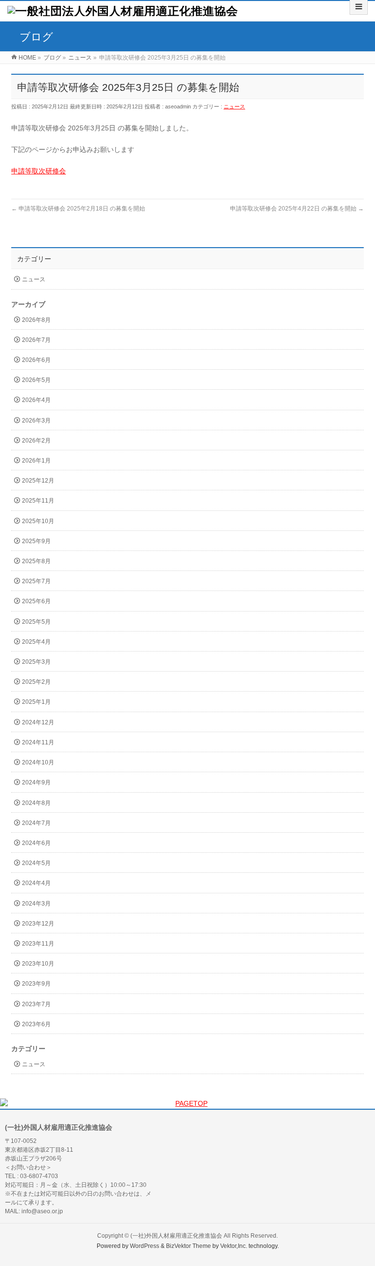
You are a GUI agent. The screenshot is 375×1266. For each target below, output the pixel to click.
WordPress (144, 1246)
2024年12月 (38, 722)
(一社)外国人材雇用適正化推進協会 (176, 1235)
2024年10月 (38, 762)
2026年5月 (36, 380)
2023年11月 (38, 943)
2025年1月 (36, 701)
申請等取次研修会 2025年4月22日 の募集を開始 (297, 208)
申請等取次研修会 (38, 171)
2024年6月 (36, 843)
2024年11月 (38, 742)
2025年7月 (36, 581)
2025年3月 (36, 661)
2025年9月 (36, 541)
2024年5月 (36, 863)
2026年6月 (36, 360)
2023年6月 (36, 1024)
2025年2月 (36, 681)
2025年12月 (38, 480)
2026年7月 (36, 340)
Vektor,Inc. (233, 1246)
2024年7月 (36, 823)
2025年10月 (38, 521)
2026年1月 (36, 460)
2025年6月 (36, 601)
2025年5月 (36, 621)
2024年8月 (36, 803)
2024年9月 (36, 782)
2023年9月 (36, 983)
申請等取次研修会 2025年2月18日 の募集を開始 (78, 208)
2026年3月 (36, 420)
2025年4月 (36, 641)
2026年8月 (36, 319)
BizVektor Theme (188, 1246)
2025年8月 (36, 561)
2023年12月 (38, 923)
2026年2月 (36, 440)
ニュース (234, 106)
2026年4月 (36, 400)
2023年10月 (38, 963)
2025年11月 (38, 500)
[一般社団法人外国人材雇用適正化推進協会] (122, 11)
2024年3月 (36, 903)
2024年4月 (36, 883)
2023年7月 (36, 1004)
